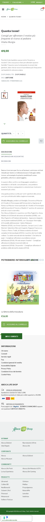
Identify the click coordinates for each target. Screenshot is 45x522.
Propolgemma (28, 487)
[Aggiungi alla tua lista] (41, 141)
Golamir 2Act (6, 490)
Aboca (3, 456)
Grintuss (25, 481)
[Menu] (3, 9)
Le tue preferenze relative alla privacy (19, 517)
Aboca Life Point (7, 468)
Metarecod (5, 496)
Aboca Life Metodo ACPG (32, 468)
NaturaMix (26, 490)
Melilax (25, 484)
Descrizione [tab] (6, 152)
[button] (28, 260)
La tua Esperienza (7, 471)
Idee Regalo (5, 446)
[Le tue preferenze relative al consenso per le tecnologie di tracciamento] (4, 518)
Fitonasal (4, 493)
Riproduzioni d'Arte (29, 443)
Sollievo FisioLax (7, 500)
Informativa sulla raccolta (9, 520)
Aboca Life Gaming (29, 471)
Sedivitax (26, 496)
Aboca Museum (6, 459)
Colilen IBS (5, 484)
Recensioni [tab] (6, 161)
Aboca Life (26, 446)
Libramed (4, 481)
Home (3, 17)
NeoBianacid (5, 487)
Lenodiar (26, 493)
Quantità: (6, 133)
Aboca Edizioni (6, 443)
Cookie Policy (6, 374)
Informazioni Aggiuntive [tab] (12, 156)
